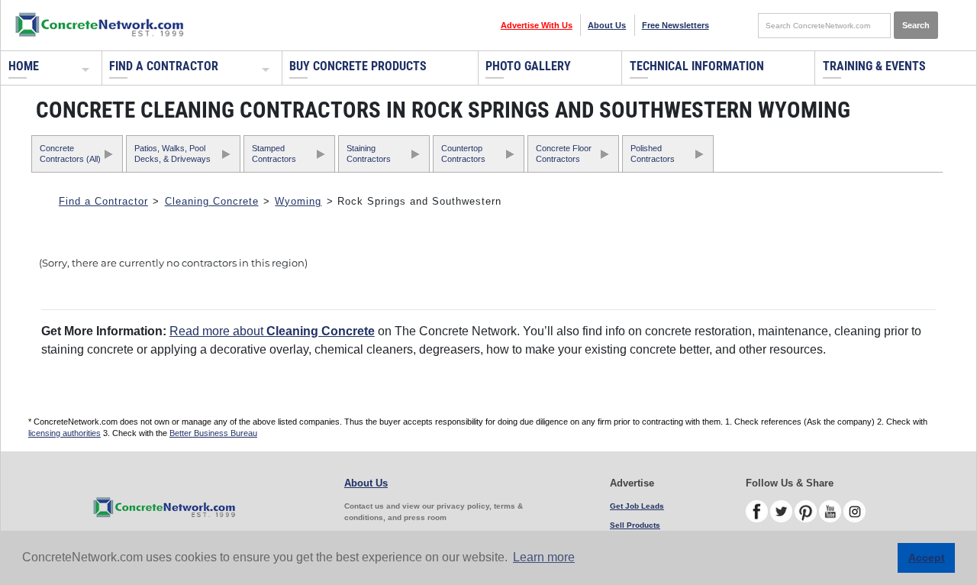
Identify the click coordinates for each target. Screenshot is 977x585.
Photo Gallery (528, 66)
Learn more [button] (544, 557)
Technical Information (697, 66)
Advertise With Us (536, 25)
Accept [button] (926, 557)
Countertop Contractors (463, 153)
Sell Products (635, 525)
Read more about (272, 331)
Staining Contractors (369, 153)
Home (23, 66)
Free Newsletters (675, 25)
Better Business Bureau (213, 433)
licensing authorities (64, 433)
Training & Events (874, 66)
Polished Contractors (652, 153)
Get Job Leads (637, 506)
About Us (607, 25)
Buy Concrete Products (358, 66)
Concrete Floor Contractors (564, 153)
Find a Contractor (163, 66)
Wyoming (298, 201)
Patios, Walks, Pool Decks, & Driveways (172, 153)
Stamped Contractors (274, 153)
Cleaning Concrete (212, 201)
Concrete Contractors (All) (70, 153)
